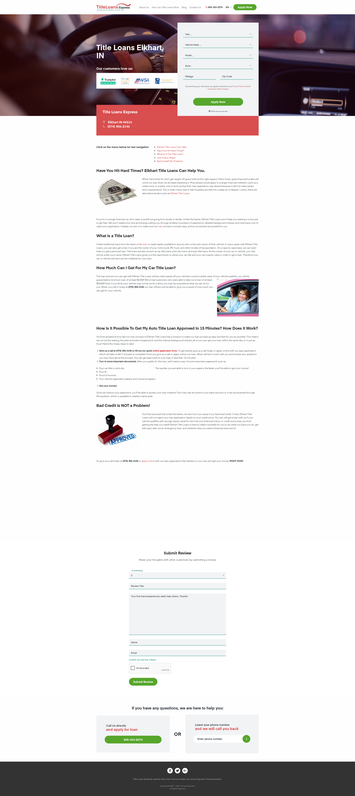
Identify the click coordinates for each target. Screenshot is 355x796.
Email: (134, 649)
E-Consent (224, 89)
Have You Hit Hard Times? (170, 150)
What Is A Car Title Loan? (170, 153)
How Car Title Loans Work (165, 7)
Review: (134, 593)
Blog (184, 7)
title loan (142, 244)
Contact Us (195, 7)
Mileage (186, 72)
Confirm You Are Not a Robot (142, 659)
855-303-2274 (133, 740)
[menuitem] (227, 7)
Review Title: (136, 582)
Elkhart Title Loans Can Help (172, 146)
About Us (144, 7)
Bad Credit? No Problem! (170, 161)
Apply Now (245, 7)
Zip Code (224, 72)
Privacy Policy (238, 86)
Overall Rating (137, 570)
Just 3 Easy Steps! (166, 157)
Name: (134, 638)
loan (160, 226)
